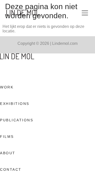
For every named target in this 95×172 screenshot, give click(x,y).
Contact (11, 169)
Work (6, 87)
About (7, 153)
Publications (16, 120)
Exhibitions (14, 104)
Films (7, 137)
